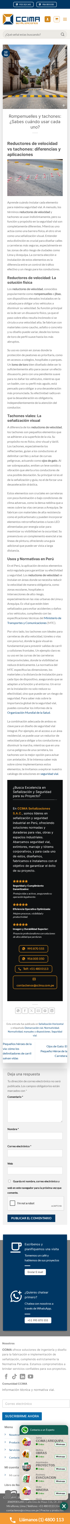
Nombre (13, 1129)
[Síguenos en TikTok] (14, 1377)
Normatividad (51, 1027)
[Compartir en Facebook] (25, 1011)
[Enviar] (62, 34)
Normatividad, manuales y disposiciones (29, 1031)
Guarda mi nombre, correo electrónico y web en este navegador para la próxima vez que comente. (34, 1187)
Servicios (14, 1449)
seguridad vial (49, 773)
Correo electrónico (19, 1146)
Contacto (14, 1457)
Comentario (15, 1096)
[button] (57, 19)
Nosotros (14, 1434)
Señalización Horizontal (51, 1023)
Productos (15, 1442)
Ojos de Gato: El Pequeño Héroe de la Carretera (54, 1050)
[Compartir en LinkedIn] (52, 1011)
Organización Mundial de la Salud (28, 712)
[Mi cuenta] (48, 19)
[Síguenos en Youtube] (30, 1377)
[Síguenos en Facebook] (6, 1377)
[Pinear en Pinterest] (45, 1011)
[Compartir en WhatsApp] (18, 1011)
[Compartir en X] (32, 1011)
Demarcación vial (34, 1027)
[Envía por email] (38, 1011)
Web (10, 1163)
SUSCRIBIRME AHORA (22, 1416)
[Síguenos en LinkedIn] (22, 1377)
